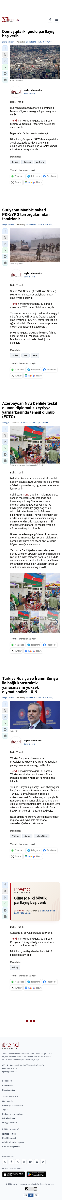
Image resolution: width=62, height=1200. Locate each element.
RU (36, 1195)
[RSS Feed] (43, 1161)
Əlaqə (4, 1110)
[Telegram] (30, 1161)
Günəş (15, 967)
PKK (25, 355)
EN (26, 1195)
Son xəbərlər (7, 1086)
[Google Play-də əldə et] (36, 1174)
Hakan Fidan (41, 836)
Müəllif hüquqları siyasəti (13, 1142)
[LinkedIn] (36, 1161)
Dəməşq (27, 162)
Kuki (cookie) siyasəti (11, 1147)
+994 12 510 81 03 (9, 1068)
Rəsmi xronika (8, 1090)
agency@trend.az (9, 1072)
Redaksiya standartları (12, 1114)
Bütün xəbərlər (29, 94)
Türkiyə (15, 836)
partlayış (40, 162)
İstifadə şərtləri (9, 1134)
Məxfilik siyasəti (9, 1138)
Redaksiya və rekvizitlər (12, 1105)
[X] (17, 1161)
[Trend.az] (10, 19)
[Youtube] (24, 1161)
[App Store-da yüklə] (13, 1174)
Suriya (15, 162)
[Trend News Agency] (10, 1045)
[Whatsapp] (4, 1161)
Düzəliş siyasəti (9, 1118)
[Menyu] (57, 19)
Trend (13, 120)
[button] (5, 48)
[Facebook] (11, 1161)
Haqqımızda (7, 1101)
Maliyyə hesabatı (9, 1122)
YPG (35, 355)
